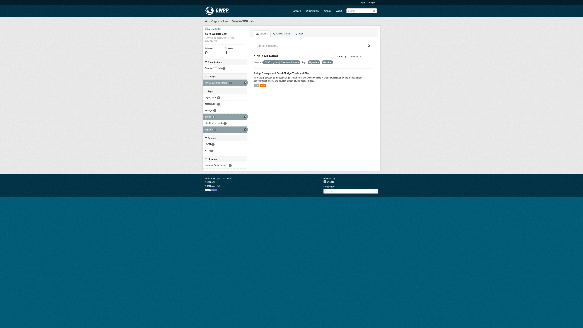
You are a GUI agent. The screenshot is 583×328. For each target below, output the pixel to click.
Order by (342, 56)
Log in (363, 2)
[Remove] (298, 62)
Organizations (312, 10)
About (339, 10)
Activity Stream (283, 33)
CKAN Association (213, 186)
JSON (263, 85)
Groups (327, 10)
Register (373, 2)
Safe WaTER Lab (243, 21)
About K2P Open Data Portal (218, 178)
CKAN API (210, 182)
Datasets (297, 10)
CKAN (328, 181)
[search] (369, 45)
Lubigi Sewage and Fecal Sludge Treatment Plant (282, 73)
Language (328, 186)
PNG (256, 85)
